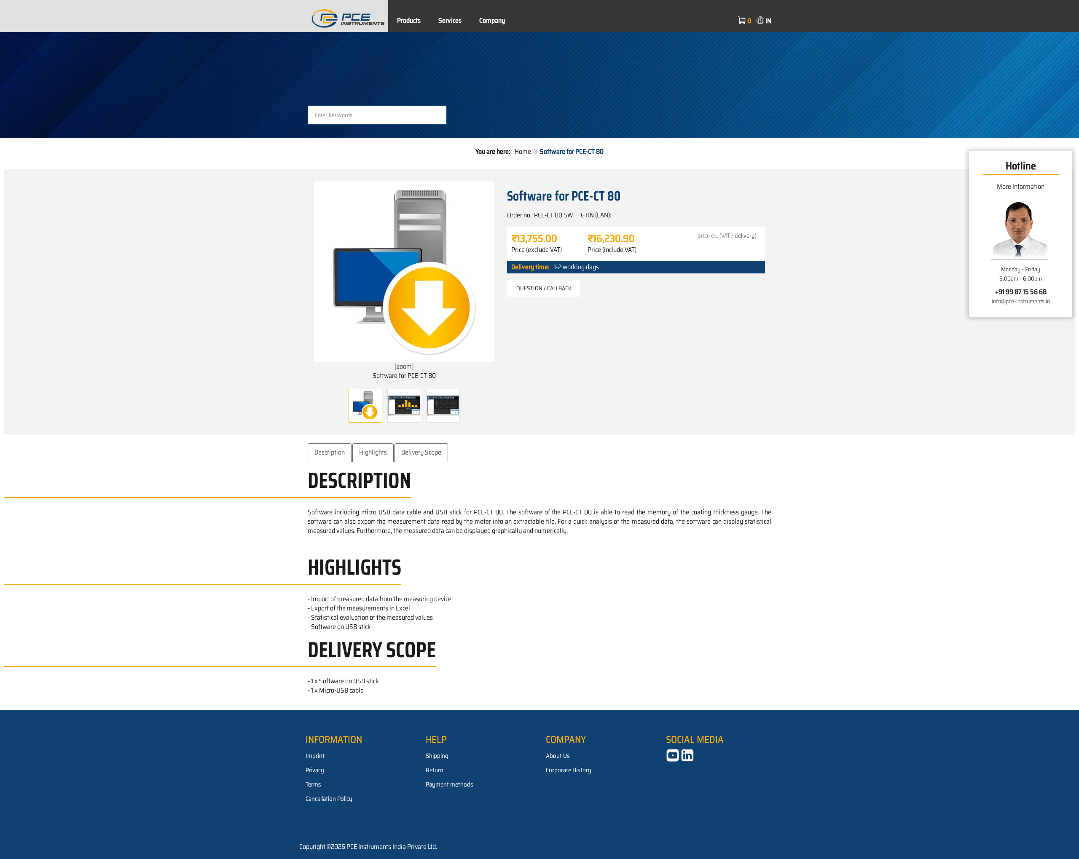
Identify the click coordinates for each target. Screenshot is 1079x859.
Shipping (437, 756)
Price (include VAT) (612, 249)
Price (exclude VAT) (536, 249)
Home (523, 151)
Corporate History (568, 770)
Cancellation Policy (329, 799)
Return (434, 770)
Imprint (315, 756)
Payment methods (449, 784)
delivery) (746, 235)
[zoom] (404, 366)
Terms (313, 784)
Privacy (315, 770)
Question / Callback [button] (544, 288)
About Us (558, 756)
